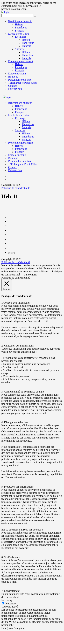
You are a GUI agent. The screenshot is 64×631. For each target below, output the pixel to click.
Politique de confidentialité (15, 188)
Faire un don (15, 88)
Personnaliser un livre (19, 79)
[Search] (35, 16)
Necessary (11, 603)
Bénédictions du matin (20, 21)
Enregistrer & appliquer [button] (14, 628)
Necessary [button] (6, 600)
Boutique (13, 76)
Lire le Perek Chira (18, 33)
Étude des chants (17, 73)
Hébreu (19, 24)
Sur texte (20, 49)
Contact (12, 85)
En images (20, 36)
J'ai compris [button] (30, 274)
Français (19, 30)
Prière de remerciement (20, 61)
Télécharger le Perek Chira (22, 82)
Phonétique (21, 27)
